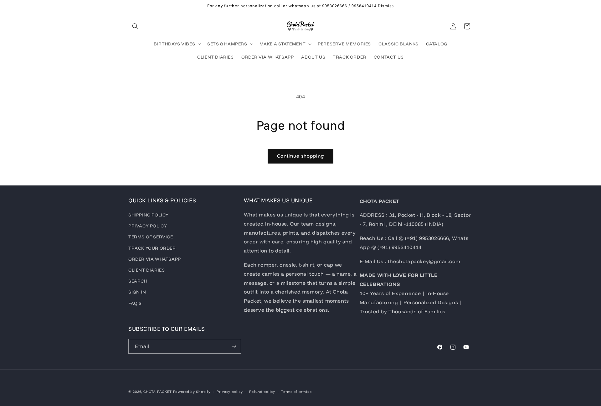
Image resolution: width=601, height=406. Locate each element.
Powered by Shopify (192, 391)
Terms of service (296, 391)
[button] (135, 26)
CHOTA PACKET (157, 391)
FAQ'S (135, 303)
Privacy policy (230, 391)
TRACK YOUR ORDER (152, 248)
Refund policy (262, 391)
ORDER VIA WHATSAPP (154, 259)
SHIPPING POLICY (148, 215)
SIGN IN (137, 292)
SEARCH (137, 281)
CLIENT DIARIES (146, 270)
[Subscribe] (234, 346)
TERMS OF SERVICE (150, 237)
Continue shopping (300, 156)
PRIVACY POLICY (147, 226)
